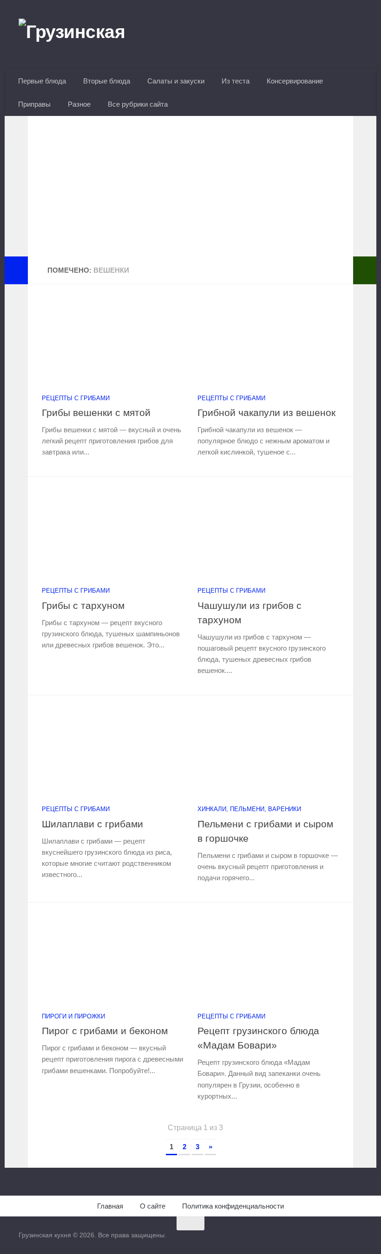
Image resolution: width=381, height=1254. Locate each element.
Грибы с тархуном (83, 605)
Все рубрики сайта (138, 104)
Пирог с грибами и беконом (105, 1030)
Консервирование (295, 81)
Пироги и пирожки (73, 1016)
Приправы (34, 104)
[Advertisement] (190, 191)
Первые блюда (42, 81)
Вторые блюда (106, 81)
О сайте (152, 1206)
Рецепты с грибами (76, 398)
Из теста (236, 81)
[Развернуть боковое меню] (16, 270)
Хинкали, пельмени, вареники (249, 809)
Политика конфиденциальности (233, 1206)
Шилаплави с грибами (92, 824)
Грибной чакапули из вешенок (266, 412)
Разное (79, 104)
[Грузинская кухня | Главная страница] (84, 35)
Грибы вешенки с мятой (96, 412)
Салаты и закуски (175, 81)
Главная (110, 1206)
